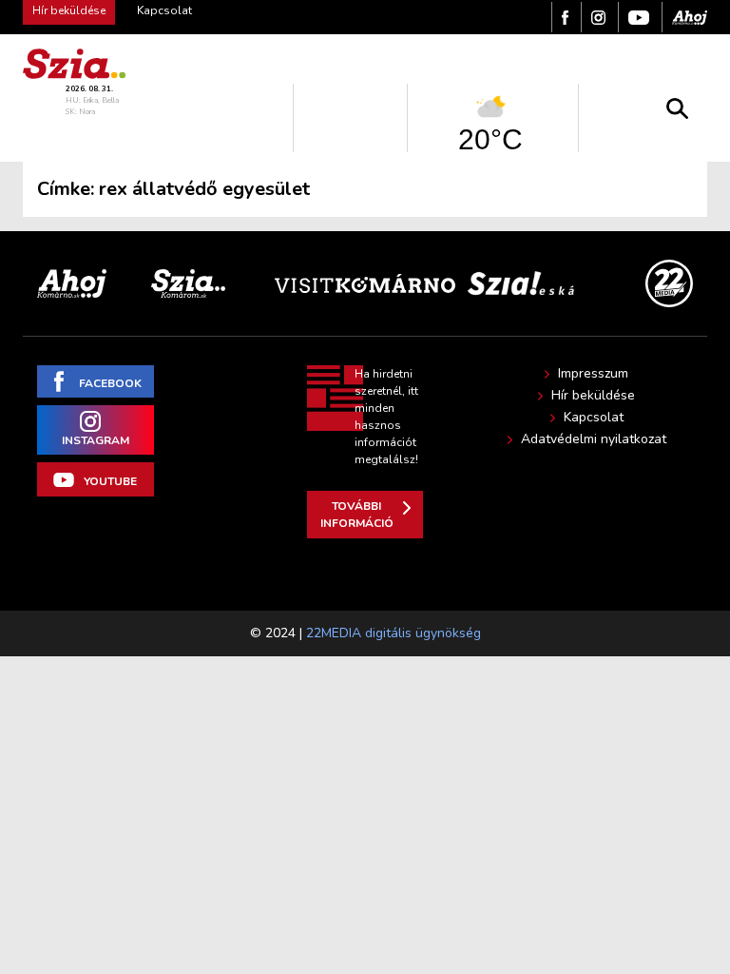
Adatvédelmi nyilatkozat (593, 439)
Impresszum (593, 373)
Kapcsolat (164, 10)
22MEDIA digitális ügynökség (393, 633)
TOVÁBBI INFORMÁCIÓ (357, 514)
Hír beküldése (593, 395)
